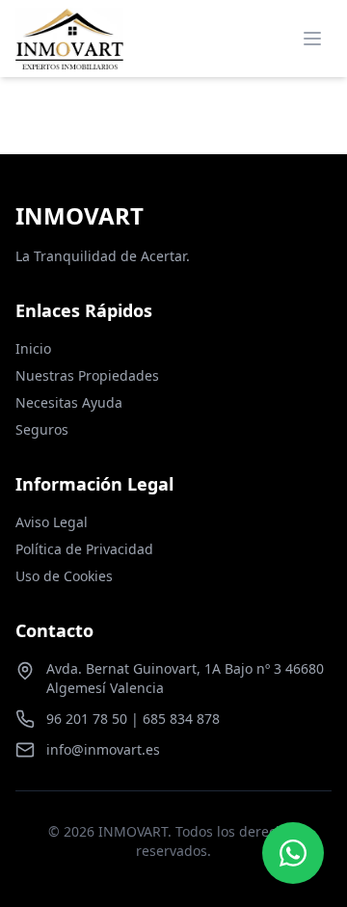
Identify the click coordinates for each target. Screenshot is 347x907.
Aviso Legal (51, 522)
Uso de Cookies (64, 576)
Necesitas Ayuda (68, 402)
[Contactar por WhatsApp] (293, 853)
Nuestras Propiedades (87, 375)
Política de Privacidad (84, 549)
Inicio (33, 348)
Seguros (41, 429)
